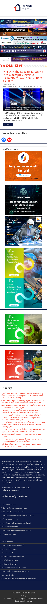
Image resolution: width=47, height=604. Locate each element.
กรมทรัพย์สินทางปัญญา (9, 560)
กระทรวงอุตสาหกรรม (8, 504)
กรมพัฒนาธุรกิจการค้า (8, 564)
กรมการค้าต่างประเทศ (8, 549)
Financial (26, 86)
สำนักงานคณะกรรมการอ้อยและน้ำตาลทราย (17, 515)
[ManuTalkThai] (23, 6)
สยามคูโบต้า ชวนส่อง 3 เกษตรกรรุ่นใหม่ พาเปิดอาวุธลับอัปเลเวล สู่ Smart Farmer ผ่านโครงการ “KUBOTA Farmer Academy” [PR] (23, 424)
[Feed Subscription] (46, 66)
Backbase (7, 86)
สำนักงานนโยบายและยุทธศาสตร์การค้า (15, 571)
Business (14, 86)
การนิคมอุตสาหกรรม (8, 534)
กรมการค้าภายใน (6, 553)
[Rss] (21, 595)
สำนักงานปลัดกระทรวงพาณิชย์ (12, 545)
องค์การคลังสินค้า (7, 575)
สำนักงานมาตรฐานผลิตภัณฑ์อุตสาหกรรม (15, 530)
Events (20, 86)
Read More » (8, 125)
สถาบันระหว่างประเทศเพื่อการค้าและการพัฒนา (18, 579)
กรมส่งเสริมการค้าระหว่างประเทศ (13, 568)
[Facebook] (23, 595)
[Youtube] (26, 595)
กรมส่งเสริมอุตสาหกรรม (9, 527)
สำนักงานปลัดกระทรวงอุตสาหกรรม (13, 508)
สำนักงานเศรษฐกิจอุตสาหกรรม (12, 512)
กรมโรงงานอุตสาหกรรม (9, 519)
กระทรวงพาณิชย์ (6, 542)
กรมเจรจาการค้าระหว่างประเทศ (12, 556)
